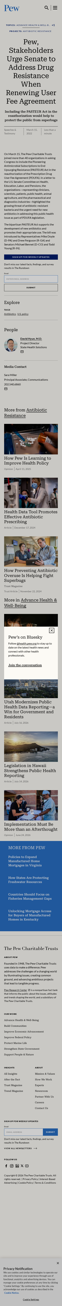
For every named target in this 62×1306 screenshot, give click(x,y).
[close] (52, 630)
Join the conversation (25, 665)
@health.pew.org (27, 643)
